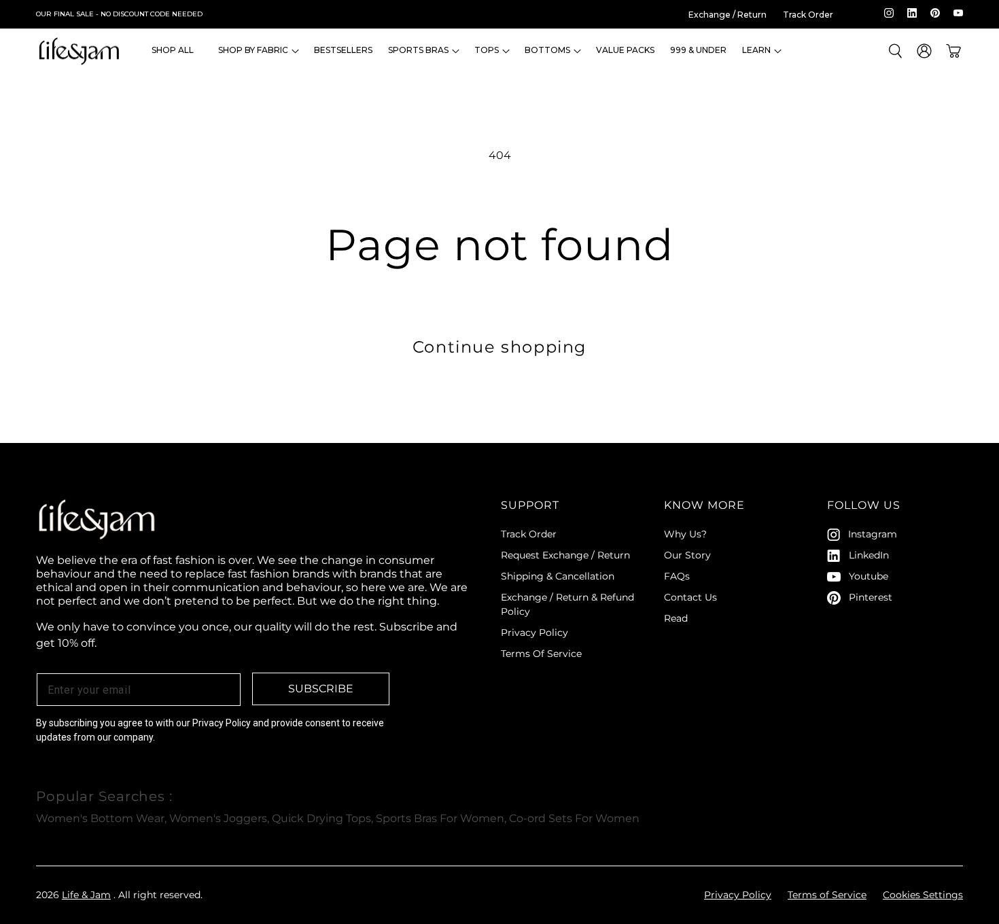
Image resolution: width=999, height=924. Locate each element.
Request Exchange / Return (565, 555)
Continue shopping (499, 347)
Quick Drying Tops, (322, 818)
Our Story (687, 555)
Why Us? (685, 534)
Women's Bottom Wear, (101, 818)
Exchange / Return (727, 15)
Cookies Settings (923, 895)
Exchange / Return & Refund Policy (567, 604)
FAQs (677, 576)
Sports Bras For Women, (441, 818)
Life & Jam (86, 895)
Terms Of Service (541, 653)
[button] (253, 51)
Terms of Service (827, 895)
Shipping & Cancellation (557, 576)
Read (676, 618)
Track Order (808, 15)
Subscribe (320, 688)
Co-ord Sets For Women (574, 818)
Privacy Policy (534, 632)
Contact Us (690, 597)
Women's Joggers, (219, 818)
